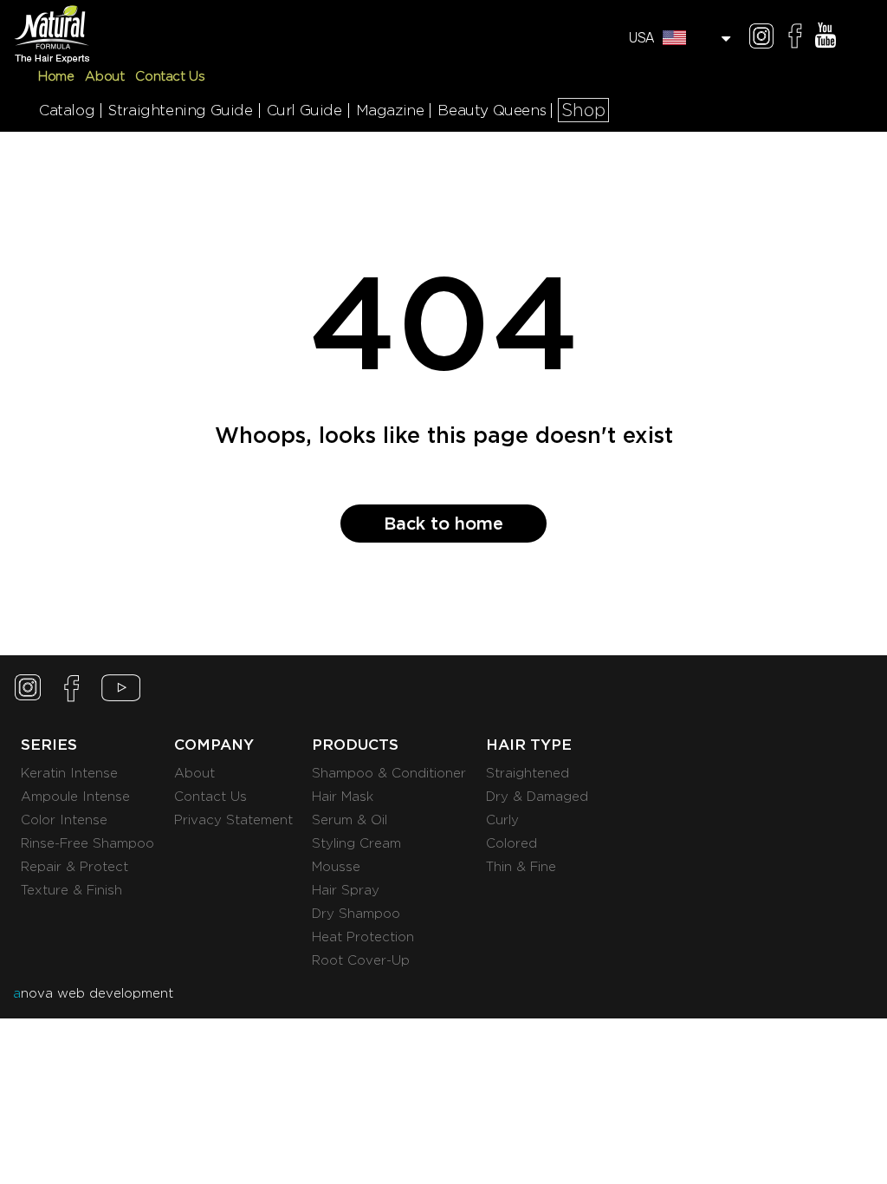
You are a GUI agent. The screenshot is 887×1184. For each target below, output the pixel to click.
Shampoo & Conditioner (389, 773)
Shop (583, 110)
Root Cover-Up (361, 960)
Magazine (390, 110)
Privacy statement (233, 820)
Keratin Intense (69, 773)
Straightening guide (180, 110)
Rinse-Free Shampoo (87, 843)
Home (56, 76)
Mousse (336, 867)
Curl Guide (304, 110)
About (104, 76)
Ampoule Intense (75, 796)
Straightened (527, 773)
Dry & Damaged (537, 796)
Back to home (443, 523)
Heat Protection (363, 937)
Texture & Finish (71, 890)
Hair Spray (345, 890)
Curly (502, 820)
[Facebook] (795, 38)
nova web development (93, 993)
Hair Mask (342, 796)
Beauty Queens (491, 110)
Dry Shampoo (356, 913)
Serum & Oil (349, 820)
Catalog (66, 110)
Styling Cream (356, 843)
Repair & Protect (74, 867)
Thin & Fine (521, 867)
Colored (511, 843)
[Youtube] (825, 38)
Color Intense (64, 820)
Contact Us (169, 76)
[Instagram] (761, 38)
